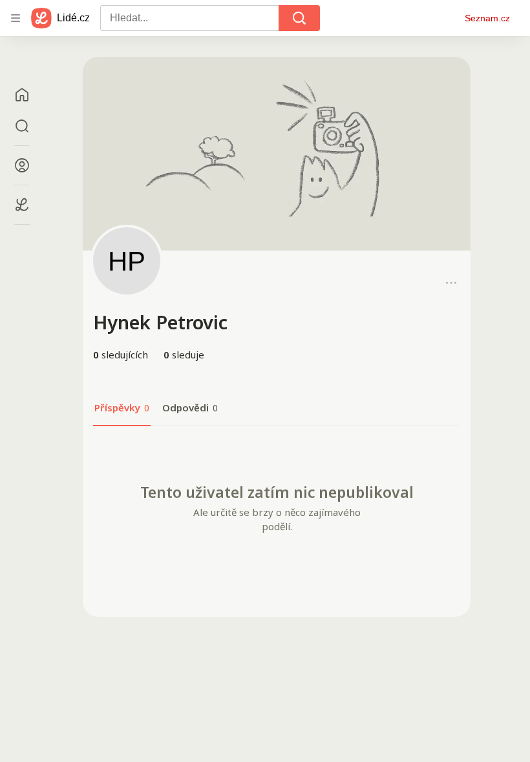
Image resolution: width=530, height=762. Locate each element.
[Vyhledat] (299, 18)
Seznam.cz (487, 18)
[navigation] (15, 18)
